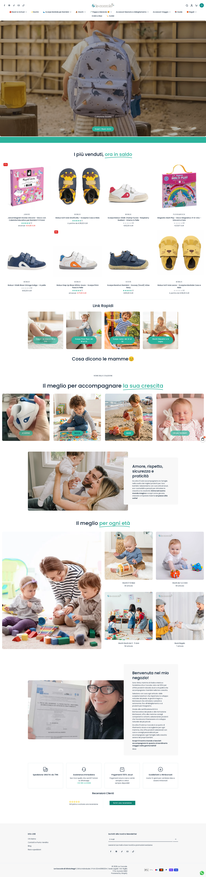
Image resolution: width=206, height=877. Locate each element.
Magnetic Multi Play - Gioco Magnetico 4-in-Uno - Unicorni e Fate (179, 219)
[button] (65, 834)
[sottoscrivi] (175, 839)
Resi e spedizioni (34, 849)
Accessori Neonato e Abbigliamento (131, 12)
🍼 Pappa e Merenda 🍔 (100, 12)
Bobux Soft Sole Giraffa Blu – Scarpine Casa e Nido (78, 218)
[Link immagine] (45, 330)
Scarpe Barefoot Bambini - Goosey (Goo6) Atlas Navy (128, 286)
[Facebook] (4, 5)
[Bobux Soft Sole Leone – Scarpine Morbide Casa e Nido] (179, 253)
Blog (29, 846)
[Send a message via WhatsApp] (202, 873)
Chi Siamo (32, 839)
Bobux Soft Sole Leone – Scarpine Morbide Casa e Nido (179, 286)
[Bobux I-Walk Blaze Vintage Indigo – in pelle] (27, 253)
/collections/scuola (7, 21)
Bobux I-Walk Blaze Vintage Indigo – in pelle (27, 285)
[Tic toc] (14, 5)
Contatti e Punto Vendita (38, 842)
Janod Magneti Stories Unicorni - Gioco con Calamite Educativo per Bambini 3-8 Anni (27, 219)
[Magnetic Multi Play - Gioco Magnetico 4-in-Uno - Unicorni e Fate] (179, 186)
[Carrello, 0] (196, 5)
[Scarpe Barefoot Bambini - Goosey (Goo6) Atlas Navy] (128, 253)
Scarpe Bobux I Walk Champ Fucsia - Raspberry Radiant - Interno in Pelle (128, 219)
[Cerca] (187, 5)
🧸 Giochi (79, 12)
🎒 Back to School (17, 12)
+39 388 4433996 (84, 783)
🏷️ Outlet (110, 16)
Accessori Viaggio (160, 12)
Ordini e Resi (97, 16)
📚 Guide (178, 12)
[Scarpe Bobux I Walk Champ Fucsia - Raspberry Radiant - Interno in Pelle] (128, 186)
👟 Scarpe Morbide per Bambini (56, 12)
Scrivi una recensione (122, 803)
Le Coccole (122, 866)
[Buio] (202, 5)
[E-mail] (18, 5)
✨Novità (35, 12)
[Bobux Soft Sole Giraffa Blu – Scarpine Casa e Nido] (77, 186)
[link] (45, 340)
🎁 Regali (190, 12)
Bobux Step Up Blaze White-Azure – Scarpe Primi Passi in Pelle (77, 286)
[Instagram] (9, 5)
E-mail (111, 839)
